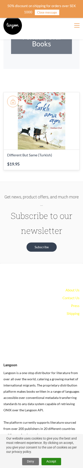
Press (75, 306)
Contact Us (71, 298)
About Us (72, 290)
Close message (47, 12)
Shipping (73, 313)
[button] (42, 247)
